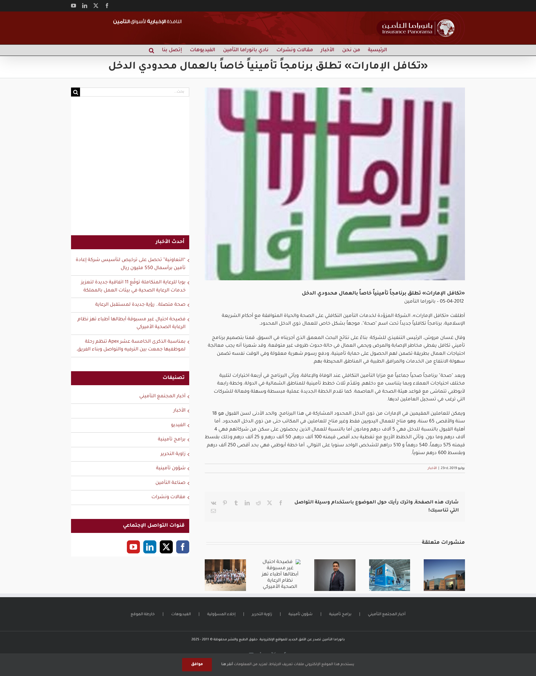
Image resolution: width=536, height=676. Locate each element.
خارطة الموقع (143, 614)
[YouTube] (133, 546)
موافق (197, 664)
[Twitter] (166, 546)
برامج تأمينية (171, 439)
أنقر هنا (227, 665)
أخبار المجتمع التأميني (162, 396)
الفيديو (178, 425)
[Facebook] (182, 546)
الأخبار (432, 468)
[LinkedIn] (149, 546)
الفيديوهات (181, 614)
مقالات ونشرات (168, 497)
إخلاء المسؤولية (221, 614)
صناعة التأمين (170, 483)
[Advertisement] (130, 169)
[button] (151, 50)
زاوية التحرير (173, 454)
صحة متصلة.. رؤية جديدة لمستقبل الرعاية (140, 305)
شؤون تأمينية (170, 468)
